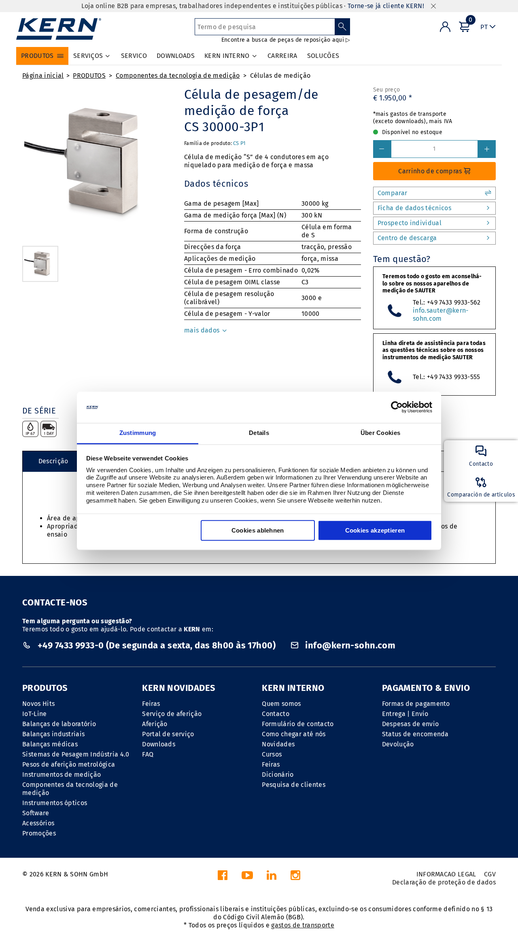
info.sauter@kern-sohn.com (440, 314)
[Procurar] (342, 26)
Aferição (155, 724)
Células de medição (280, 75)
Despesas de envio (410, 724)
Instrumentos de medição (61, 774)
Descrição (53, 461)
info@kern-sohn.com (349, 645)
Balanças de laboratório (59, 724)
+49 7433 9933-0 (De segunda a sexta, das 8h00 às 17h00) (156, 645)
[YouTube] (247, 877)
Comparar (393, 193)
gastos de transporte (302, 925)
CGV (490, 874)
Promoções (39, 833)
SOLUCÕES (323, 56)
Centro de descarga (407, 238)
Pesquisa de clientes (293, 785)
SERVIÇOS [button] (88, 56)
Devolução (398, 744)
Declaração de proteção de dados (444, 882)
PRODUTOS (89, 75)
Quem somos (281, 704)
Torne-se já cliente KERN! (386, 6)
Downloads (158, 744)
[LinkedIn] (271, 877)
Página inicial (43, 75)
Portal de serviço (168, 734)
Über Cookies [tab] (381, 432)
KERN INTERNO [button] (227, 56)
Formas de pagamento (416, 704)
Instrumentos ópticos (54, 803)
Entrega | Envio (405, 714)
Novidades (278, 744)
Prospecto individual (410, 223)
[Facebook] (222, 877)
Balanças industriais (53, 734)
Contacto (275, 714)
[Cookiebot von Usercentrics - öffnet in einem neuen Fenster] (396, 407)
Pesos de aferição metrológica (68, 764)
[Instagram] (295, 877)
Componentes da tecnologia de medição (178, 75)
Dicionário (277, 774)
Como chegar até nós (293, 734)
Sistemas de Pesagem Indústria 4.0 (76, 754)
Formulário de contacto (297, 724)
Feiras (151, 704)
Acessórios (38, 823)
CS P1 (239, 143)
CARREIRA (282, 56)
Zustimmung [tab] (137, 432)
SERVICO (134, 56)
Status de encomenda (415, 734)
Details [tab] (259, 432)
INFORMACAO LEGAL (446, 874)
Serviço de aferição (172, 714)
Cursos (272, 754)
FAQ (147, 754)
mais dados (202, 330)
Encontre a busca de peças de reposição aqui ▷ (285, 39)
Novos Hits (38, 704)
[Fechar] (433, 6)
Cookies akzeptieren (375, 530)
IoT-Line (34, 714)
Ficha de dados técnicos (414, 208)
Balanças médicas (50, 744)
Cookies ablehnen (257, 530)
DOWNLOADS (176, 56)
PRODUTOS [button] (37, 56)
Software (35, 813)
